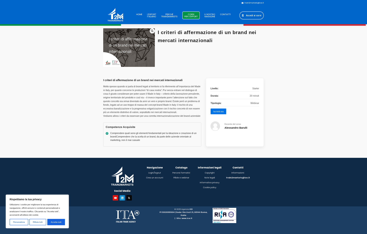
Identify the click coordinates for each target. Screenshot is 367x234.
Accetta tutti (56, 222)
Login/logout (154, 172)
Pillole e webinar (181, 177)
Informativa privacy (209, 182)
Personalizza (19, 222)
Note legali (209, 177)
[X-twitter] (129, 198)
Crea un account (154, 177)
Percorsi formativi (181, 172)
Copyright (210, 172)
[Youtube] (115, 198)
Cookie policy (209, 187)
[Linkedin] (122, 198)
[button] (152, 30)
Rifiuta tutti (38, 222)
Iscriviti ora (218, 111)
